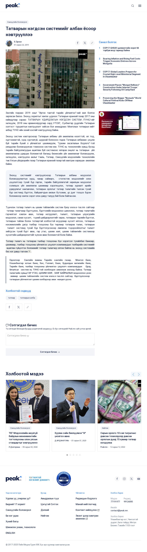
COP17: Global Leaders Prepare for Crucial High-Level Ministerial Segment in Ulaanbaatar (122, 74)
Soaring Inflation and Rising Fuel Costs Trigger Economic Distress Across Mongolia (121, 61)
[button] (132, 5)
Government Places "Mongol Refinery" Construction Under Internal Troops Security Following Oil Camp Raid (121, 87)
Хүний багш (12, 521)
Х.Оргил (18, 42)
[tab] (67, 455)
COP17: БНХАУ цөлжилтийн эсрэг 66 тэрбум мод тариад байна (121, 49)
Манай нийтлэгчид (86, 504)
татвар (11, 298)
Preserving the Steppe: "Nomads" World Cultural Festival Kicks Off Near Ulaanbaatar (122, 100)
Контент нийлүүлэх (86, 510)
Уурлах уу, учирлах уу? (18, 498)
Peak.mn (104, 447)
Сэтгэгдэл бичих (48, 352)
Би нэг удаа (12, 515)
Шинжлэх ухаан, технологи (20, 527)
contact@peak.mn (119, 510)
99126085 (128, 501)
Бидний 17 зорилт (15, 504)
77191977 (115, 501)
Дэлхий (45, 510)
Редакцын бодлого (86, 498)
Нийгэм (105, 428)
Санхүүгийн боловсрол (17, 22)
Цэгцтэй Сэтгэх (49, 504)
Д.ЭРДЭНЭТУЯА (62, 441)
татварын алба (27, 298)
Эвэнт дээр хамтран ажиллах (87, 517)
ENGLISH (10, 533)
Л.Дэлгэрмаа (14, 447)
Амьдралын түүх (50, 498)
